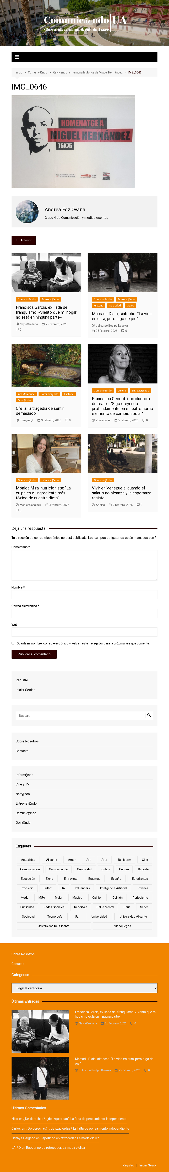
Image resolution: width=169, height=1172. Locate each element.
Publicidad (27, 907)
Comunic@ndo (27, 299)
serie (127, 907)
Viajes (130, 305)
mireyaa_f (26, 420)
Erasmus (94, 879)
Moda (24, 897)
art (88, 860)
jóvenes (142, 888)
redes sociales (54, 907)
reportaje (80, 907)
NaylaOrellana (29, 324)
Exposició (27, 888)
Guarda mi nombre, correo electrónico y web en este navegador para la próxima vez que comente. (83, 643)
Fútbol (48, 888)
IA (63, 888)
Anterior (26, 240)
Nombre (18, 587)
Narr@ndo (23, 794)
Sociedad (115, 305)
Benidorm (124, 860)
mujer (58, 897)
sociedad (28, 916)
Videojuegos (122, 926)
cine (145, 860)
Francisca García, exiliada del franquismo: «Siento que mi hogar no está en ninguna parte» (46, 312)
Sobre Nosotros (27, 741)
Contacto (22, 751)
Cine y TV (22, 784)
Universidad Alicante (133, 916)
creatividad (84, 869)
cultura (124, 869)
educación (28, 879)
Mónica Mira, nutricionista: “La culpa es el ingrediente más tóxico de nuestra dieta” (43, 493)
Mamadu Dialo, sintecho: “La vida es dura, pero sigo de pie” (121, 316)
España (116, 879)
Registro (22, 680)
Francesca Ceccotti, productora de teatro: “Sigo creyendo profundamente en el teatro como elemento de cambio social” (122, 406)
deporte (143, 869)
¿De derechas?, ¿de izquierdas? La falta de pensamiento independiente (75, 1119)
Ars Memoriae (26, 394)
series (144, 907)
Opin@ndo (24, 400)
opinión (118, 897)
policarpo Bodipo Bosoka (112, 325)
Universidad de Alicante (53, 926)
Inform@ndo (24, 775)
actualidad (28, 860)
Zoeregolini (103, 420)
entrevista (70, 879)
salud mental (105, 907)
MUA (42, 897)
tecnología (54, 916)
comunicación (30, 869)
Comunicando (58, 869)
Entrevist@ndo (50, 299)
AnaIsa (100, 505)
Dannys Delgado (23, 1138)
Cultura (122, 390)
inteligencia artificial (113, 888)
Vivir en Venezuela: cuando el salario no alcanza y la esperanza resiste (121, 493)
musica (77, 897)
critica (105, 869)
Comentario (21, 547)
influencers (82, 888)
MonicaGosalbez (30, 505)
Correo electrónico (25, 606)
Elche (49, 879)
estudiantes (140, 879)
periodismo (140, 897)
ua (77, 916)
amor (72, 860)
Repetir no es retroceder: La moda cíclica (69, 1138)
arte (104, 860)
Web (15, 625)
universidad (99, 916)
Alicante (51, 860)
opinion (97, 897)
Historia (98, 305)
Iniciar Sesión (25, 690)
